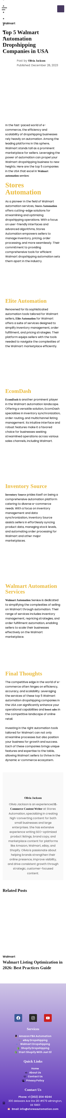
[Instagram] (33, 1018)
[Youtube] (48, 1018)
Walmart (9, 23)
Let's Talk (60, 8)
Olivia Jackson (36, 60)
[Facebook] (18, 1018)
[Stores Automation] (23, 9)
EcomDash (11, 399)
